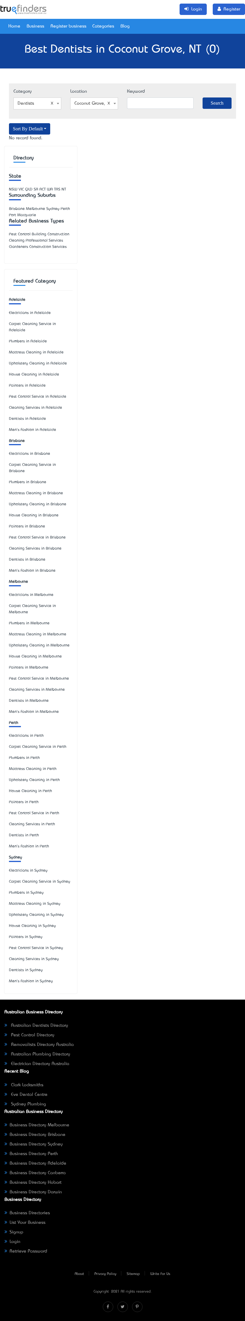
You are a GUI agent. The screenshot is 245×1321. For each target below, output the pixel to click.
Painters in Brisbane (27, 526)
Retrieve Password (28, 1251)
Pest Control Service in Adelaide (37, 397)
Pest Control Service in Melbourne (39, 679)
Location (78, 91)
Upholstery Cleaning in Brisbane (37, 504)
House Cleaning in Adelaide (34, 374)
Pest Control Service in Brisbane (37, 537)
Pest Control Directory (32, 1035)
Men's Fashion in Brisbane (32, 571)
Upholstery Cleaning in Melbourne (39, 645)
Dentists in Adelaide (27, 419)
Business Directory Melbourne (39, 1125)
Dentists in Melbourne (29, 701)
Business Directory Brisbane (37, 1135)
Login (15, 1242)
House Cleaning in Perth (30, 791)
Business (35, 26)
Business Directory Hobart (36, 1182)
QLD (29, 189)
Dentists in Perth (24, 835)
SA (36, 189)
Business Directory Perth (34, 1154)
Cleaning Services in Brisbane (35, 548)
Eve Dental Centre (29, 1095)
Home (14, 26)
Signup (16, 1232)
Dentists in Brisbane (27, 560)
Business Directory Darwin (36, 1192)
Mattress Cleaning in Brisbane (36, 493)
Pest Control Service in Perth (34, 813)
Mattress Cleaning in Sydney (34, 904)
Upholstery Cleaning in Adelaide (38, 363)
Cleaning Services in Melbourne (37, 690)
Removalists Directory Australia (42, 1045)
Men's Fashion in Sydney (31, 981)
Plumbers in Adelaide (28, 341)
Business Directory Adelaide (38, 1163)
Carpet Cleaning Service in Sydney (39, 882)
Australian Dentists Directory (39, 1025)
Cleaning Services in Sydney (34, 959)
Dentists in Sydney (26, 970)
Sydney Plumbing (28, 1104)
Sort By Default (28, 128)
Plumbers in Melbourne (29, 623)
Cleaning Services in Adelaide (35, 408)
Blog (125, 26)
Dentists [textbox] (26, 103)
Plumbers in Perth (24, 758)
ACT (42, 189)
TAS (57, 189)
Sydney (15, 857)
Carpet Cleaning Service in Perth (37, 747)
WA (50, 189)
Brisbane (17, 441)
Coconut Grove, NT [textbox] (93, 103)
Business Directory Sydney (36, 1144)
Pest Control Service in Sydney (36, 948)
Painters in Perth (24, 802)
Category (22, 91)
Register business (68, 26)
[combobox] (37, 103)
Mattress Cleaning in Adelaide (36, 352)
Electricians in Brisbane (29, 454)
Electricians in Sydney (28, 870)
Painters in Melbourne (28, 667)
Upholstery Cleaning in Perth (34, 780)
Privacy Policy (105, 1274)
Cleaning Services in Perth (32, 824)
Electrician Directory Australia (39, 1064)
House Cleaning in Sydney (32, 926)
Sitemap (133, 1274)
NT (64, 189)
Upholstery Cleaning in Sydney (36, 915)
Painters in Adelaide (27, 386)
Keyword (136, 91)
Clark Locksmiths (26, 1085)
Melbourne (18, 582)
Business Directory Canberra (38, 1173)
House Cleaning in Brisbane (34, 515)
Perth (13, 723)
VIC (21, 189)
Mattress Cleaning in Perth (32, 769)
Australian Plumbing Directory (40, 1054)
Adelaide (17, 300)
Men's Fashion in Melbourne (34, 712)
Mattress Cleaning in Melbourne (37, 634)
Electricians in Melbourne (31, 595)
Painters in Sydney (25, 937)
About (79, 1274)
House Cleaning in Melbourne (35, 656)
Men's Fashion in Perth (29, 846)
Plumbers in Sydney (26, 893)
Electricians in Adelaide (30, 313)
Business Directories (30, 1213)
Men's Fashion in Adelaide (32, 430)
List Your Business (27, 1223)
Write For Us (160, 1274)
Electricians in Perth (26, 736)
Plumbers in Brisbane (27, 482)
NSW (13, 189)
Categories (103, 26)
